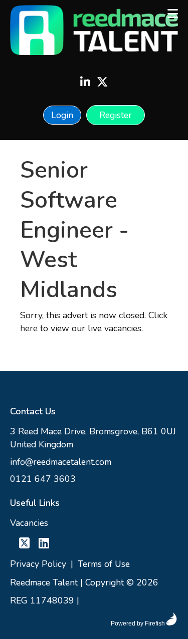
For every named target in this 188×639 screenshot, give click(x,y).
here (29, 328)
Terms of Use (104, 564)
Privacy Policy (38, 564)
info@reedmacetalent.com (60, 462)
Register (115, 115)
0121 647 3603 (43, 479)
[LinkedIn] (85, 83)
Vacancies (29, 523)
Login (62, 115)
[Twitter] (102, 83)
